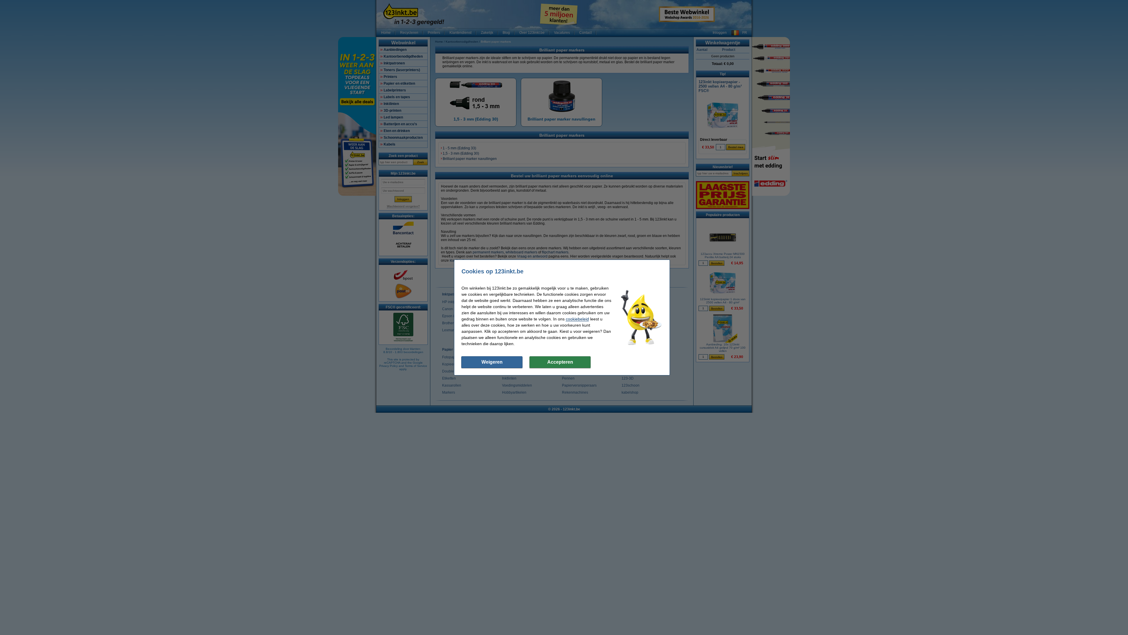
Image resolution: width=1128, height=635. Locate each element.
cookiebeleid (577, 319)
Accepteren (560, 362)
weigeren (492, 362)
